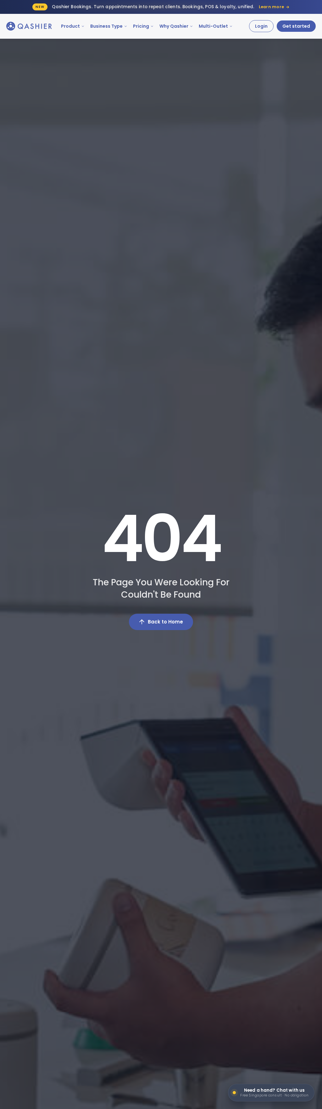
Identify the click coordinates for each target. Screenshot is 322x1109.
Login (261, 26)
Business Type (106, 26)
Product (70, 26)
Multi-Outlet (213, 26)
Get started (296, 26)
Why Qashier (173, 26)
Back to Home (165, 621)
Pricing (141, 26)
